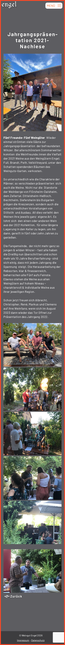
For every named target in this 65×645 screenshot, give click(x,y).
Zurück (16, 596)
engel (9, 5)
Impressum (23, 640)
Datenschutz (38, 640)
